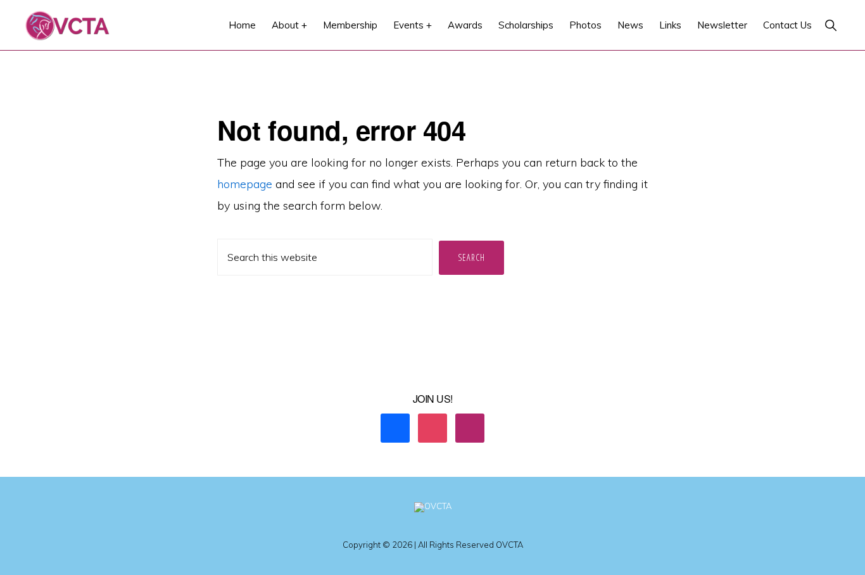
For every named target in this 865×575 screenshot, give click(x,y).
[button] (830, 25)
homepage (244, 184)
